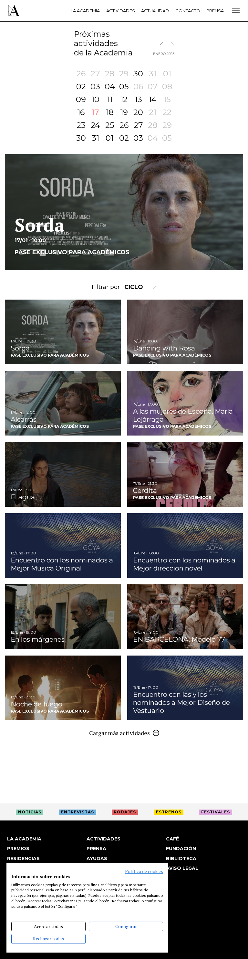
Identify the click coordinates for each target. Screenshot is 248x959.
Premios (18, 848)
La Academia (85, 10)
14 (153, 99)
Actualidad (155, 10)
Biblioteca (181, 858)
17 (95, 112)
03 (95, 86)
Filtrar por (106, 287)
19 (124, 112)
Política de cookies (144, 871)
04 (110, 86)
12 (124, 99)
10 (95, 99)
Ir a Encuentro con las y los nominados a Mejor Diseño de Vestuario (185, 688)
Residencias (23, 858)
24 (95, 125)
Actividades (120, 10)
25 (109, 125)
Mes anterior (163, 45)
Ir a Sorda (63, 332)
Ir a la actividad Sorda (124, 212)
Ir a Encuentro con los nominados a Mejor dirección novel (185, 545)
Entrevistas (77, 812)
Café (172, 839)
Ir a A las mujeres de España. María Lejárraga (185, 403)
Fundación (181, 848)
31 (95, 138)
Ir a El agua (63, 474)
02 (81, 86)
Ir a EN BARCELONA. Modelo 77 (185, 616)
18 (110, 112)
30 (138, 73)
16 (81, 112)
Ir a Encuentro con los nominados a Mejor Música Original (63, 545)
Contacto (187, 10)
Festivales (215, 812)
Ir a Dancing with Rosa (185, 332)
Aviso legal (182, 868)
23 (81, 125)
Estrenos (168, 812)
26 (124, 125)
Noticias (29, 812)
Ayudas (97, 858)
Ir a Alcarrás (63, 403)
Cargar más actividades (119, 733)
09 (81, 99)
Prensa (215, 10)
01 (110, 138)
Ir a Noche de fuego (63, 688)
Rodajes (125, 812)
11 (110, 99)
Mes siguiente (171, 45)
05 (124, 86)
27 (138, 125)
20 (138, 112)
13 (138, 99)
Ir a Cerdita (185, 474)
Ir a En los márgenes (63, 616)
